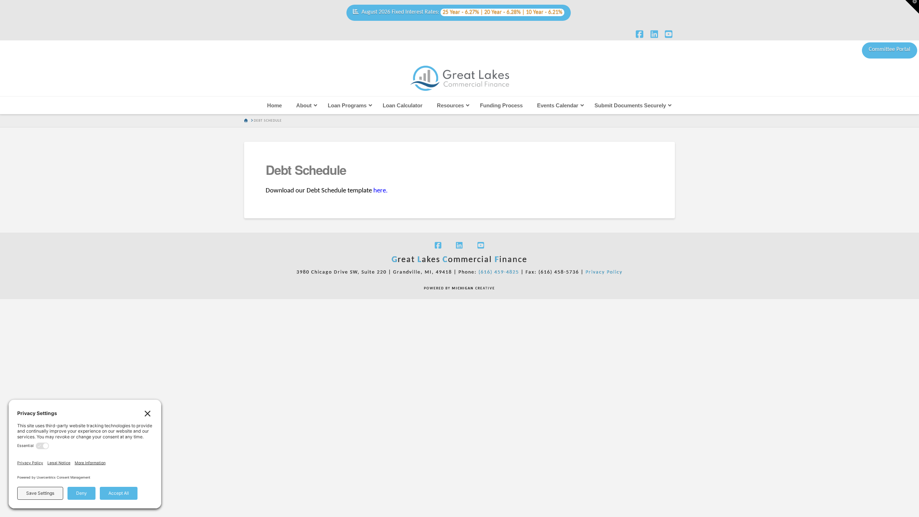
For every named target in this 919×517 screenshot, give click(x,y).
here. (380, 190)
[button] (912, 7)
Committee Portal (889, 49)
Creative (473, 288)
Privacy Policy (604, 272)
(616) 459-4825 (499, 272)
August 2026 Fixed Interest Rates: (461, 12)
